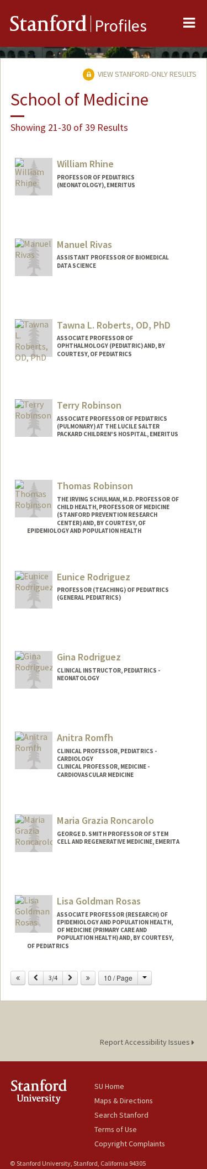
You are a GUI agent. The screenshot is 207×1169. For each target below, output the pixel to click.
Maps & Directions (123, 1100)
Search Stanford (121, 1115)
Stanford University (52, 1091)
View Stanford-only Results (146, 74)
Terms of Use (115, 1129)
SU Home (109, 1086)
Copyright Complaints (129, 1144)
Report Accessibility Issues (146, 1042)
